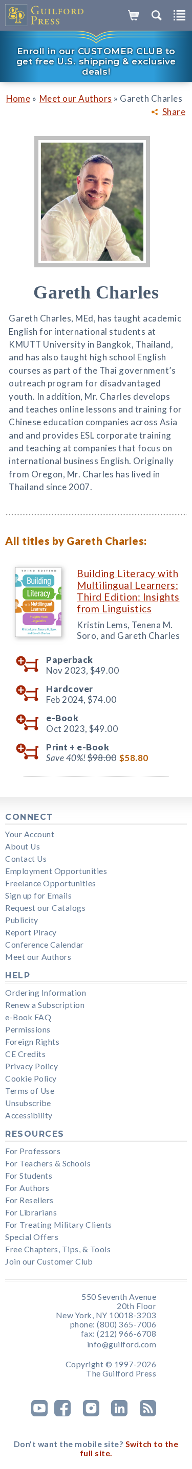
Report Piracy (31, 932)
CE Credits (25, 1054)
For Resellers (29, 1200)
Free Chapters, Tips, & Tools (58, 1249)
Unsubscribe (28, 1103)
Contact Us (26, 858)
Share (174, 112)
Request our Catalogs (45, 907)
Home (18, 98)
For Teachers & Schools (48, 1163)
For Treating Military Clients (58, 1224)
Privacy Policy (31, 1066)
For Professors (32, 1151)
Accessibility (29, 1115)
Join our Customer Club (49, 1261)
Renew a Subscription (44, 1004)
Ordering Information (45, 992)
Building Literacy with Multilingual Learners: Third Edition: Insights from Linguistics (128, 590)
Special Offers (31, 1237)
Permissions (28, 1029)
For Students (28, 1175)
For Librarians (31, 1212)
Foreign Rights (32, 1041)
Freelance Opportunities (50, 883)
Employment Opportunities (56, 871)
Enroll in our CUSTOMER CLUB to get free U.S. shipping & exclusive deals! (96, 61)
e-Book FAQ (28, 1017)
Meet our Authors (75, 98)
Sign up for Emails (38, 895)
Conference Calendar (44, 944)
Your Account (29, 834)
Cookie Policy (31, 1078)
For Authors (27, 1187)
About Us (22, 846)
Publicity (21, 920)
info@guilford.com (122, 1344)
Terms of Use (29, 1090)
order (31, 664)
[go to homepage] (45, 15)
